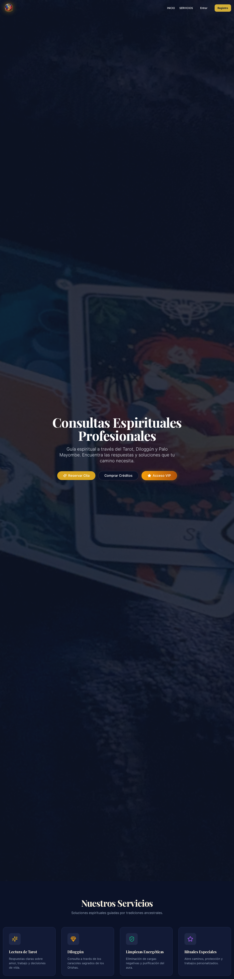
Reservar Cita (79, 475)
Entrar (203, 7)
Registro (223, 7)
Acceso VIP (162, 475)
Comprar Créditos (118, 475)
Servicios (186, 7)
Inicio (171, 7)
